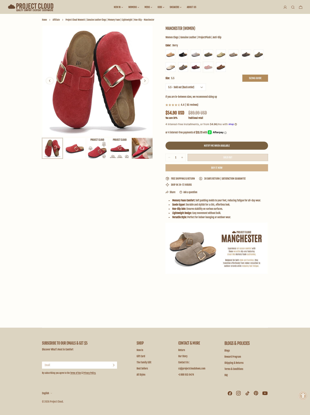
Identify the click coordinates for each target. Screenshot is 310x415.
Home (44, 19)
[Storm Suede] (259, 54)
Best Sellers (142, 368)
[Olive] (208, 54)
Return (181, 350)
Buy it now (216, 167)
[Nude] (221, 54)
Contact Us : (184, 362)
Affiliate (56, 19)
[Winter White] (170, 67)
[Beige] (170, 54)
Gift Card (141, 356)
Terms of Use (75, 372)
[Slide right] (145, 80)
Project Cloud (56, 401)
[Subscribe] (114, 365)
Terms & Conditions (233, 369)
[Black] (183, 54)
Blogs (227, 350)
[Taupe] (233, 54)
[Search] (293, 7)
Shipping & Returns (233, 362)
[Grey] (196, 54)
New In (140, 350)
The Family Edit (144, 362)
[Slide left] (50, 80)
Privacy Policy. (89, 372)
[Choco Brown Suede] (246, 54)
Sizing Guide (255, 78)
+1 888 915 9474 (186, 374)
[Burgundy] (196, 67)
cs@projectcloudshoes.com (191, 368)
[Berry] (208, 67)
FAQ (226, 375)
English (45, 393)
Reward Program (232, 356)
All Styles (141, 374)
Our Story (182, 356)
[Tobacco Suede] (221, 67)
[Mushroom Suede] (183, 67)
